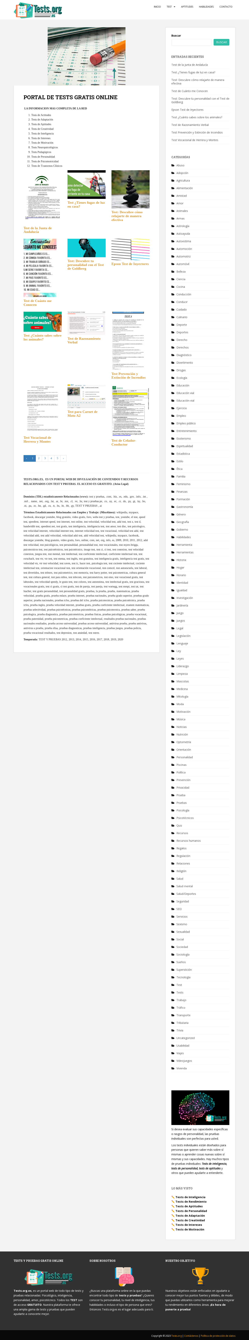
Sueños (181, 962)
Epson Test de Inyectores (130, 264)
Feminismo (183, 484)
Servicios (182, 916)
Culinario (181, 317)
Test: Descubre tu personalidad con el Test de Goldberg (86, 265)
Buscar (176, 35)
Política (181, 772)
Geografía (182, 522)
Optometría (183, 742)
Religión (181, 871)
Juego (180, 613)
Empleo (181, 416)
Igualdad (181, 590)
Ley (178, 651)
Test (169, 6)
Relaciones (183, 863)
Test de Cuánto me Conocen (38, 303)
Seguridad (182, 901)
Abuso (180, 165)
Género (181, 514)
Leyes (180, 658)
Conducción (183, 294)
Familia (180, 476)
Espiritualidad (184, 446)
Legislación (183, 636)
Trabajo (181, 1000)
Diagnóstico (184, 355)
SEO (179, 909)
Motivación (183, 711)
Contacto (225, 6)
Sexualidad (183, 932)
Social (180, 939)
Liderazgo (182, 666)
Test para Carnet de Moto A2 (82, 414)
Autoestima (183, 241)
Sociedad (182, 947)
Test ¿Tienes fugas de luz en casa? (86, 204)
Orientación (183, 749)
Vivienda (181, 1068)
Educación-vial (185, 400)
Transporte (183, 1015)
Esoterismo (183, 438)
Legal (179, 628)
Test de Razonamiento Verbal (84, 340)
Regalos (181, 848)
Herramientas (185, 552)
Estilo (179, 461)
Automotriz (183, 256)
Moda (180, 704)
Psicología (182, 810)
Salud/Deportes (186, 894)
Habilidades (206, 6)
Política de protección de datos (218, 1335)
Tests (179, 992)
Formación (183, 499)
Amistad (181, 195)
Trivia (179, 1030)
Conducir (182, 302)
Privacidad (182, 787)
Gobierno (182, 529)
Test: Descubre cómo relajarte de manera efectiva (127, 216)
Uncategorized (185, 1038)
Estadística (183, 453)
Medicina (182, 689)
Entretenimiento (186, 431)
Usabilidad (182, 1045)
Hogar (180, 567)
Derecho (181, 340)
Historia (181, 560)
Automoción (184, 249)
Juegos (180, 620)
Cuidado (181, 309)
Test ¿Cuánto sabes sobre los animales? (42, 337)
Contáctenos (191, 1335)
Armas (180, 218)
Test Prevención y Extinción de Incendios (128, 376)
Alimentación (184, 188)
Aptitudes (187, 6)
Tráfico (180, 1007)
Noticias (181, 727)
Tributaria (182, 1023)
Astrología (182, 226)
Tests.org (176, 1335)
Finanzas (182, 491)
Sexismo (181, 924)
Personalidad (184, 757)
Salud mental (184, 886)
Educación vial (185, 393)
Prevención (183, 780)
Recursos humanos (188, 840)
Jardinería (182, 605)
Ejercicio (181, 408)
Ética (179, 469)
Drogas (181, 370)
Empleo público (186, 423)
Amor (179, 203)
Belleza (181, 271)
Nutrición (182, 734)
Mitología (182, 696)
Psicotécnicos (185, 818)
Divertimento (184, 362)
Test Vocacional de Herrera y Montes (37, 439)
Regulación (183, 856)
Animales (182, 211)
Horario (181, 575)
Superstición (184, 969)
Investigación (184, 598)
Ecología (181, 378)
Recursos (182, 833)
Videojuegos (184, 1061)
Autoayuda (183, 233)
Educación (182, 385)
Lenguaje (182, 643)
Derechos (182, 347)
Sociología (182, 954)
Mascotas (182, 681)
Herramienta (184, 545)
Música (180, 719)
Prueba (180, 795)
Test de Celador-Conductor (123, 442)
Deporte (181, 324)
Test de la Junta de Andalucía (38, 230)
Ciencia (180, 279)
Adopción (182, 173)
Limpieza (182, 674)
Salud (179, 878)
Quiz (179, 825)
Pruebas (181, 803)
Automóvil (182, 264)
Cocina (180, 287)
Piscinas (181, 765)
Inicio (157, 6)
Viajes (180, 1053)
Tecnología (183, 977)
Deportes (182, 332)
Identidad (182, 582)
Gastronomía (184, 507)
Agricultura (183, 180)
